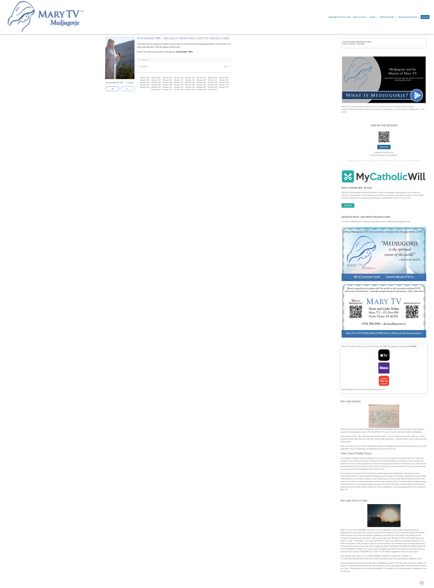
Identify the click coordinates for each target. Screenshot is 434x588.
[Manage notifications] (422, 583)
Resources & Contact (408, 17)
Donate (425, 17)
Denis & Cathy (359, 17)
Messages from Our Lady (339, 17)
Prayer (373, 17)
